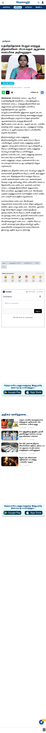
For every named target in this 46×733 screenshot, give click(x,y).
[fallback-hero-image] (9, 424)
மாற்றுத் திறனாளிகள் (14, 263)
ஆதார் (4, 263)
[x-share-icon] (7, 93)
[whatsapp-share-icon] (3, 93)
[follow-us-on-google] (42, 92)
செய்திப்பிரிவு (8, 83)
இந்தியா (39, 7)
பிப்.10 (3, 267)
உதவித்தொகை (28, 263)
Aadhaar (37, 263)
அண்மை (6, 7)
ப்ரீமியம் (18, 7)
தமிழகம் (28, 7)
